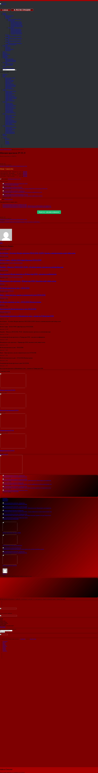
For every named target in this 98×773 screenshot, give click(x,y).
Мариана (5, 574)
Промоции (5, 74)
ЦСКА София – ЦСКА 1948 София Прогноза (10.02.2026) (21, 260)
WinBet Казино (8, 92)
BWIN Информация (9, 124)
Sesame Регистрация (10, 131)
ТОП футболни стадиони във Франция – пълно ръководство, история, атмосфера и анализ (23, 549)
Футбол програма (9, 63)
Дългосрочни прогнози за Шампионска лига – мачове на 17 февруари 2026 (27, 316)
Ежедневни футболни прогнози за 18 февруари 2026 (15, 204)
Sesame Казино (8, 128)
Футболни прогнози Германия (15, 38)
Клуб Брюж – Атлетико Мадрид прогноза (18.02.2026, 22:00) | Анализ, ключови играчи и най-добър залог (38, 253)
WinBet (4, 89)
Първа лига (8, 46)
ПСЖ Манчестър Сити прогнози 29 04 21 (12, 545)
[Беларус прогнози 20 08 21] (13, 387)
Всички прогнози (9, 58)
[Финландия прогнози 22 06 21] (10, 564)
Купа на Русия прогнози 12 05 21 (9, 410)
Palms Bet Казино (9, 104)
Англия (7, 18)
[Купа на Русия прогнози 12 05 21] (13, 407)
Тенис (4, 51)
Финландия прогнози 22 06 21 (10, 565)
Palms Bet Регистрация (10, 107)
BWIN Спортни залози (10, 115)
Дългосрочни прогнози (10, 61)
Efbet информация (9, 88)
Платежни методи (9, 109)
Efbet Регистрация (9, 83)
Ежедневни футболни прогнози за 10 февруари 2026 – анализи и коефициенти (28, 274)
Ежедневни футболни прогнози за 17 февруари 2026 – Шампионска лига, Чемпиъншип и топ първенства (27, 205)
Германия (7, 37)
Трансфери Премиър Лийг (17, 26)
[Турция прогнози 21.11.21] (13, 427)
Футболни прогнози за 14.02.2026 (10, 185)
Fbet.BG (31, 639)
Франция (7, 42)
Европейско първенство (10, 44)
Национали (8, 50)
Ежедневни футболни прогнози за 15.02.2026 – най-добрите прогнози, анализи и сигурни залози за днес (27, 487)
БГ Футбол (5, 45)
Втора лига (7, 48)
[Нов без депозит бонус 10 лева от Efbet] (10, 531)
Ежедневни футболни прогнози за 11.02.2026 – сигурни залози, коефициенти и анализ (22, 195)
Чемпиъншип (11, 27)
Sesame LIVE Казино (10, 129)
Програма (5, 62)
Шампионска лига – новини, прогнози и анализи (11, 263)
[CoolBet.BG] (3, 3)
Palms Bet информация (10, 112)
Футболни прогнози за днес (14, 179)
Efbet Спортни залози (10, 77)
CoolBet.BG (22, 639)
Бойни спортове (6, 54)
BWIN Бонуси (8, 118)
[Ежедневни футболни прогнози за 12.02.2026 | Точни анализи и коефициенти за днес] (14, 191)
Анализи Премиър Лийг (16, 24)
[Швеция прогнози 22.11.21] (13, 448)
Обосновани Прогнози (10, 60)
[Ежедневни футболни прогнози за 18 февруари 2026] (14, 475)
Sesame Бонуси (8, 130)
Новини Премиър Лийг (16, 21)
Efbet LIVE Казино (9, 80)
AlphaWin (5, 135)
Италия (7, 39)
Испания (7, 35)
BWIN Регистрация (9, 119)
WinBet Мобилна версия (10, 98)
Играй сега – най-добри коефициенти (49, 212)
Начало (4, 13)
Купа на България (9, 49)
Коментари (5, 500)
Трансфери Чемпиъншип (16, 33)
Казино (4, 66)
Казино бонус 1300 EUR (8, 68)
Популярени (5, 499)
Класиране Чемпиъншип (16, 32)
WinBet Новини (8, 99)
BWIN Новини (8, 123)
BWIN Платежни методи (11, 121)
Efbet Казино (8, 79)
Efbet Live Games (9, 81)
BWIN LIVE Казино (10, 117)
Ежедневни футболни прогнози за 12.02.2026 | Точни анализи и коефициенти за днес (22, 192)
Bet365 (4, 134)
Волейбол (5, 55)
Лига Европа (8, 17)
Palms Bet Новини (9, 111)
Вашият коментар (4, 454)
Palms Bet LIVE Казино (10, 105)
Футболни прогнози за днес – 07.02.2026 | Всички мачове (20, 302)
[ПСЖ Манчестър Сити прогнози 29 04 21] (10, 544)
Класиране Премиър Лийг (17, 25)
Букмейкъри (5, 56)
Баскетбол (5, 52)
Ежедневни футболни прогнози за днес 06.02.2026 (18, 309)
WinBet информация (10, 100)
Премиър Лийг (11, 20)
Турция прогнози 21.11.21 (7, 430)
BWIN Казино (8, 116)
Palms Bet (5, 101)
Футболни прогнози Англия (14, 19)
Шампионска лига (9, 15)
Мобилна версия (9, 110)
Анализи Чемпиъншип (16, 31)
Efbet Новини (8, 87)
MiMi (1, 243)
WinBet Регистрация (10, 95)
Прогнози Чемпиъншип (16, 30)
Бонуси (4, 75)
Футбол (4, 14)
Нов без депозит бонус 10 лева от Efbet (12, 532)
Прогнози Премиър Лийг (16, 23)
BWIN (4, 113)
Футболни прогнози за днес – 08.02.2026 (14, 288)
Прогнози (5, 57)
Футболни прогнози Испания (14, 36)
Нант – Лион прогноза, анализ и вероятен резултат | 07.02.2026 (22, 295)
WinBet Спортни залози (10, 91)
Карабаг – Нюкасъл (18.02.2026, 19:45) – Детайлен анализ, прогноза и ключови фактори (31, 267)
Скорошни (5, 498)
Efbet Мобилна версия (10, 86)
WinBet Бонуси (8, 94)
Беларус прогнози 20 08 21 (7, 390)
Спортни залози (9, 103)
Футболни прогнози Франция (15, 43)
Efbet (4, 76)
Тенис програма (9, 64)
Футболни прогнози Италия (14, 40)
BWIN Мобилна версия (10, 122)
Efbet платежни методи (10, 85)
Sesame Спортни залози (10, 127)
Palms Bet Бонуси (9, 106)
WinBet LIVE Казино (10, 93)
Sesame (4, 125)
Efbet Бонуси (8, 82)
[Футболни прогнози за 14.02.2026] (15, 183)
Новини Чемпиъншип (16, 29)
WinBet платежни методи (11, 97)
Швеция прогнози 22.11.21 (7, 450)
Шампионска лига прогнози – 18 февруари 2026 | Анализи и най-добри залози (28, 281)
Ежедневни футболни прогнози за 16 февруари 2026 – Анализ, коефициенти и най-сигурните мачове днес (27, 207)
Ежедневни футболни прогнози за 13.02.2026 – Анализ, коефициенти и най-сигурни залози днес (25, 188)
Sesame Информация (10, 133)
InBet (35, 639)
